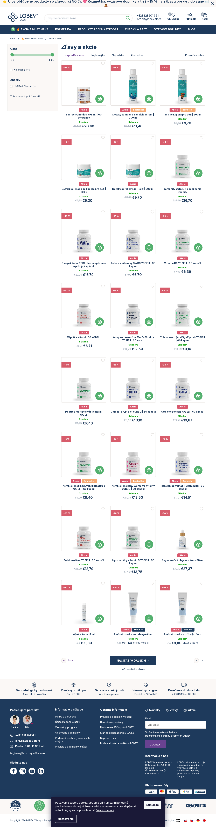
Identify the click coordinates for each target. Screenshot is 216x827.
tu (43, 753)
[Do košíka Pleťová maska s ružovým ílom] (198, 618)
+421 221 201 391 (25, 735)
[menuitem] (30, 29)
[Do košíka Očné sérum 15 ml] (99, 618)
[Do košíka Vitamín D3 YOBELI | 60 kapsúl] (198, 247)
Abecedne (137, 55)
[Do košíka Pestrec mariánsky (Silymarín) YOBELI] (99, 396)
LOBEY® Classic (25, 86)
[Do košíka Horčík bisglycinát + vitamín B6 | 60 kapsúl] (198, 470)
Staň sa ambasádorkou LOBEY (117, 732)
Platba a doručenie (47, 10)
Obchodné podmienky (148, 10)
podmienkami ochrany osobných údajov (168, 735)
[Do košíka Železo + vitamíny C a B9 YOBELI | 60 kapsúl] (149, 247)
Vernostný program (114, 10)
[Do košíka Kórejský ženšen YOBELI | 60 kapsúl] (198, 396)
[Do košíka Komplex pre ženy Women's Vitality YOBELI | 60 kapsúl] (149, 470)
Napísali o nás (108, 738)
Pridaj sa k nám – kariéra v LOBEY (119, 743)
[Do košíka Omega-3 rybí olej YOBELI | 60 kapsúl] (149, 396)
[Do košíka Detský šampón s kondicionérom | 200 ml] (149, 99)
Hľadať (128, 18)
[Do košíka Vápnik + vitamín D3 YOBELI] (99, 321)
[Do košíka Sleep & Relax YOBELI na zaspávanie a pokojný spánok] (99, 247)
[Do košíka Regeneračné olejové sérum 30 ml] (198, 544)
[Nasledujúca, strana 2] (196, 660)
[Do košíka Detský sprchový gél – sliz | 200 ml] (149, 173)
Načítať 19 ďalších (131, 660)
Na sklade (21, 69)
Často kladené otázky (80, 10)
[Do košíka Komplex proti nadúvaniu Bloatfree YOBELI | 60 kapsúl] (99, 470)
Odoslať (156, 744)
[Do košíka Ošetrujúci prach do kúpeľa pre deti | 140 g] (99, 173)
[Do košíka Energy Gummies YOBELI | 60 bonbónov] (99, 99)
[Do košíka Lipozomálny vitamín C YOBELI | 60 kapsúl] (149, 544)
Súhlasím (152, 805)
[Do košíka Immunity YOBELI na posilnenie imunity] (198, 173)
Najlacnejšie (98, 55)
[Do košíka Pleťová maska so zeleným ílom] (149, 618)
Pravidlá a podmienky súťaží (71, 746)
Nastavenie (66, 819)
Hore (70, 660)
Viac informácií (105, 810)
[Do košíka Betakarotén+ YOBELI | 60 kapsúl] (99, 544)
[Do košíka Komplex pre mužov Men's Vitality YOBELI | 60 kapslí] (149, 321)
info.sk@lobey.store (27, 740)
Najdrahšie (118, 55)
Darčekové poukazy (111, 722)
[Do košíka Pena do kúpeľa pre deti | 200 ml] (198, 99)
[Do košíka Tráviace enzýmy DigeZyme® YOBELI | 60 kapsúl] (198, 321)
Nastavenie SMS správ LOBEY (117, 727)
